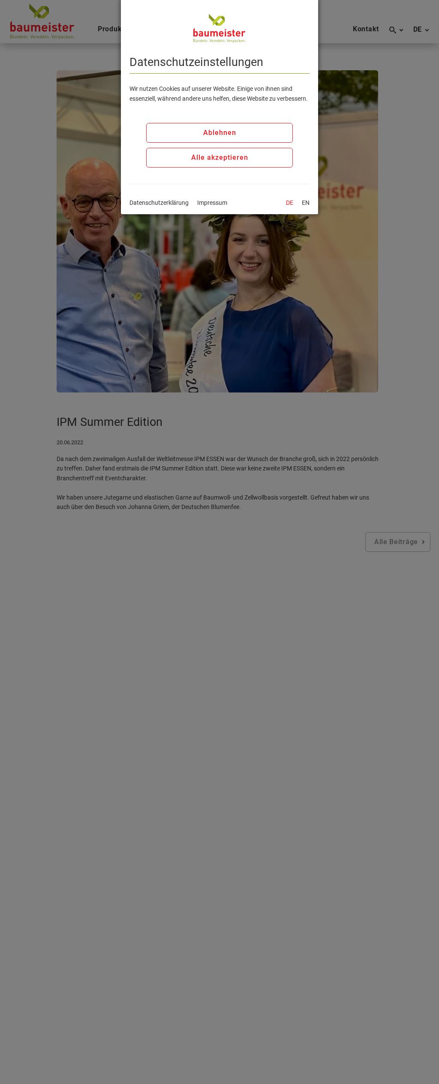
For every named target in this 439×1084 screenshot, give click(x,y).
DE (289, 202)
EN (306, 202)
